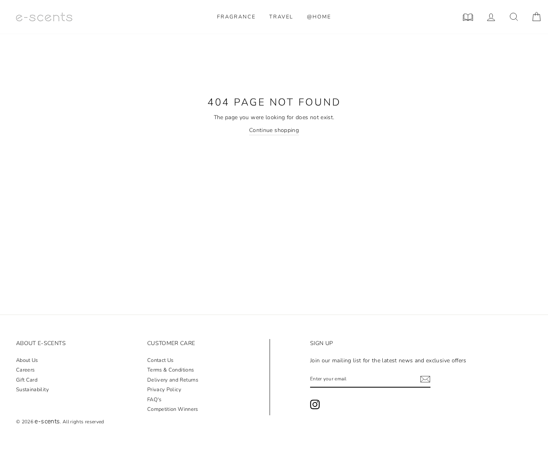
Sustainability (32, 389)
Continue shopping (274, 130)
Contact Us (160, 360)
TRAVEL (281, 16)
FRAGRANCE (236, 16)
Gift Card (26, 380)
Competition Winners (172, 409)
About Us (27, 360)
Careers (25, 370)
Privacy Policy (164, 389)
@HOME (319, 16)
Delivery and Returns (172, 380)
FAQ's (154, 399)
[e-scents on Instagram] (315, 404)
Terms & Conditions (170, 370)
